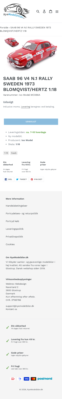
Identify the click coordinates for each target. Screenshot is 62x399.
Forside (4, 27)
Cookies (10, 244)
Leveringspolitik (15, 229)
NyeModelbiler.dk (35, 389)
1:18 (6, 153)
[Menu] (57, 11)
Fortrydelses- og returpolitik (22, 213)
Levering (25, 106)
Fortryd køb (12, 221)
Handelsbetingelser (16, 205)
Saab (14, 153)
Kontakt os (11, 309)
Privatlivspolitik (14, 236)
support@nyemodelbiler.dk (20, 306)
